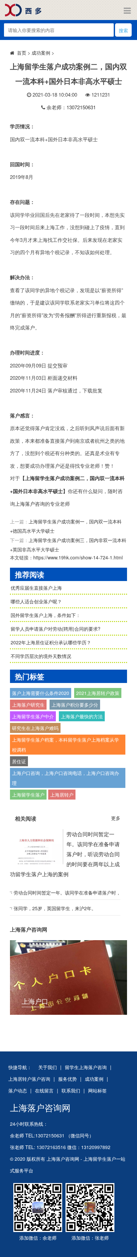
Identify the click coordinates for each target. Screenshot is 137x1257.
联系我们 (71, 1090)
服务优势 (67, 1078)
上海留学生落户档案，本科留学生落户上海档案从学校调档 (65, 744)
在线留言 (44, 1090)
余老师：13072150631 (71, 107)
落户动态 (17, 1090)
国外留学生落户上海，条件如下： (45, 615)
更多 (115, 818)
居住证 (19, 761)
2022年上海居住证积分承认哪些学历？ (51, 642)
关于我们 (47, 1067)
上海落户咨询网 (40, 1107)
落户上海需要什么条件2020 (40, 693)
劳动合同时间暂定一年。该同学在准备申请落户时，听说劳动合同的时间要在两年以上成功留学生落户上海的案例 (65, 854)
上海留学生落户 (28, 794)
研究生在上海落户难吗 (35, 728)
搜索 (123, 30)
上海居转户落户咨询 (29, 1078)
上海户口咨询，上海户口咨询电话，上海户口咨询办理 (65, 778)
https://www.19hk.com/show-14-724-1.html (78, 557)
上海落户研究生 (28, 704)
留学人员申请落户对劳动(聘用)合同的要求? (55, 628)
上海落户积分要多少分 (75, 704)
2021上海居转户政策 (97, 693)
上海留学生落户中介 (33, 716)
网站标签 (97, 1090)
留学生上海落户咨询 (86, 1067)
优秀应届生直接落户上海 (36, 587)
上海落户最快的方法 (82, 716)
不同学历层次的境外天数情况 (41, 656)
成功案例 (41, 52)
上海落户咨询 (30, 503)
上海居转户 (61, 794)
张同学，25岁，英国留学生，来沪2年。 (55, 908)
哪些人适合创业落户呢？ (36, 601)
